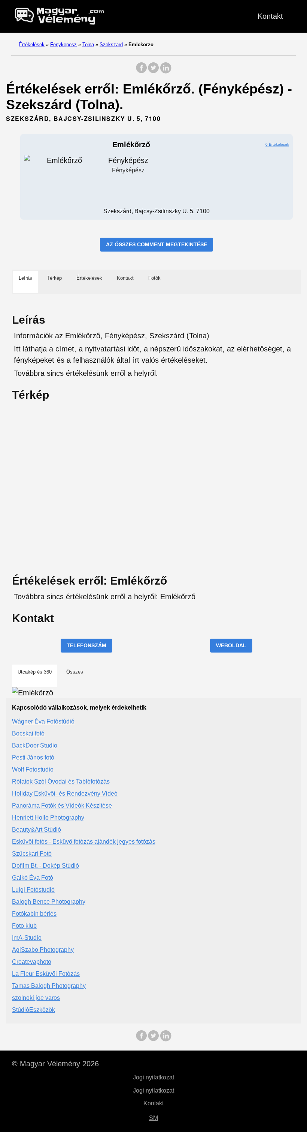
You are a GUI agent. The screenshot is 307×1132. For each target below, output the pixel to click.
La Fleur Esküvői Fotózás (46, 974)
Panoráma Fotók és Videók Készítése (62, 805)
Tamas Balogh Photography (49, 986)
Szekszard (111, 44)
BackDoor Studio (34, 745)
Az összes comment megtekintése (156, 244)
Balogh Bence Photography (48, 901)
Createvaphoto (31, 962)
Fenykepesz (63, 44)
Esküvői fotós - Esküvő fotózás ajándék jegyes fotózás (83, 841)
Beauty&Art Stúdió (36, 829)
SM (153, 1118)
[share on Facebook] (142, 71)
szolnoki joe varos (36, 998)
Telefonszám (86, 645)
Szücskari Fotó (32, 853)
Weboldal (231, 645)
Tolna (88, 44)
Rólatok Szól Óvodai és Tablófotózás (61, 781)
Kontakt (270, 16)
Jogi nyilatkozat (153, 1077)
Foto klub (24, 925)
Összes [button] (74, 672)
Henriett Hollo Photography (48, 817)
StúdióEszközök (33, 1010)
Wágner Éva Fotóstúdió (43, 721)
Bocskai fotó (28, 733)
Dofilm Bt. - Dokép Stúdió (45, 865)
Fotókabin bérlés (34, 913)
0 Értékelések (277, 144)
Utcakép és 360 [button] (35, 672)
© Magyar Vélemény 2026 (55, 1064)
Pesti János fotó (33, 757)
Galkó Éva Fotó (32, 877)
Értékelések (32, 44)
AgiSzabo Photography (43, 950)
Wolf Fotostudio (33, 769)
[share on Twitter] (153, 71)
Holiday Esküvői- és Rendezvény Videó (65, 793)
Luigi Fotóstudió (33, 889)
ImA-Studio (27, 938)
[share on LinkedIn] (165, 71)
